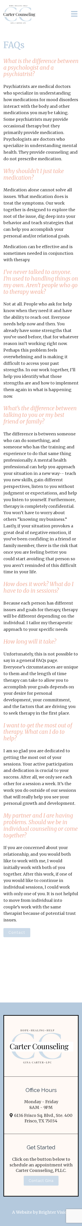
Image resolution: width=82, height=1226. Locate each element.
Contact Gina (41, 1181)
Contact (16, 932)
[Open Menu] (74, 14)
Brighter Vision (54, 1212)
